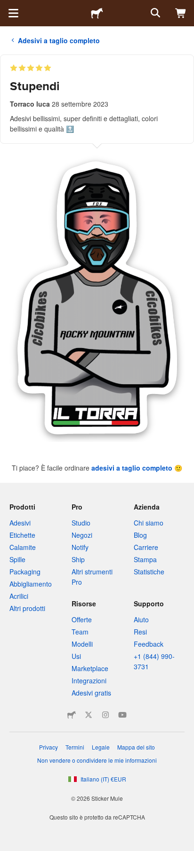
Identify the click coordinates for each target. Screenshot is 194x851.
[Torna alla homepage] (97, 13)
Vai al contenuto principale (7, 7)
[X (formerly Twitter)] (88, 714)
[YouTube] (122, 714)
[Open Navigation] (13, 13)
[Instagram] (105, 714)
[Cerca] (154, 13)
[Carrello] (181, 13)
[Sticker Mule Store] (71, 714)
